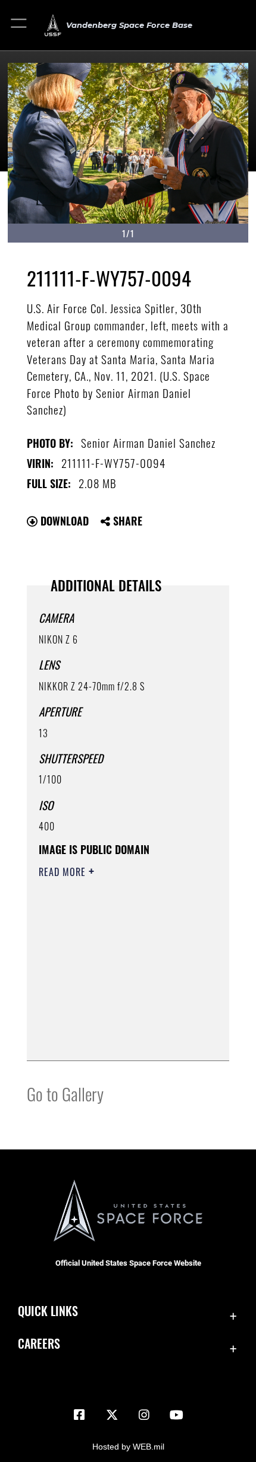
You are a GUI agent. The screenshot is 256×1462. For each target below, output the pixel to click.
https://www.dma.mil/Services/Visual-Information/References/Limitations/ (111, 1022)
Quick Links (48, 1311)
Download (63, 520)
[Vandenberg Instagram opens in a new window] (144, 1415)
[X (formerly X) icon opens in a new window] (112, 1415)
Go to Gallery (65, 1093)
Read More (64, 872)
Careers (39, 1343)
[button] (19, 25)
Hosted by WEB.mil (128, 1446)
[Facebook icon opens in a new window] (79, 1415)
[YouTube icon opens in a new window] (177, 1415)
